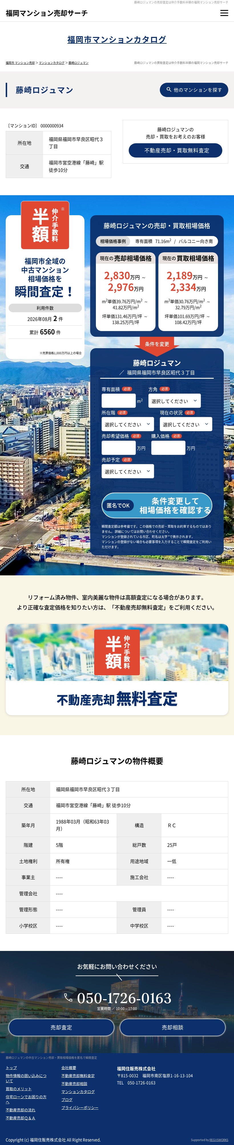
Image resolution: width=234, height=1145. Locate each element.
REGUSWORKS (218, 1140)
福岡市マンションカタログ (117, 39)
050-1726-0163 (124, 997)
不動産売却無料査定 (78, 1075)
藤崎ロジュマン (78, 63)
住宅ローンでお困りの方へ (26, 1099)
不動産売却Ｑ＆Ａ (20, 1117)
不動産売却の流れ (20, 1109)
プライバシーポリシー (79, 1107)
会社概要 (68, 1067)
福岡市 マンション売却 (20, 63)
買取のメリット (19, 1088)
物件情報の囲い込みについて (26, 1078)
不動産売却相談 (74, 1083)
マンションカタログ (51, 63)
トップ (11, 1067)
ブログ (66, 1099)
